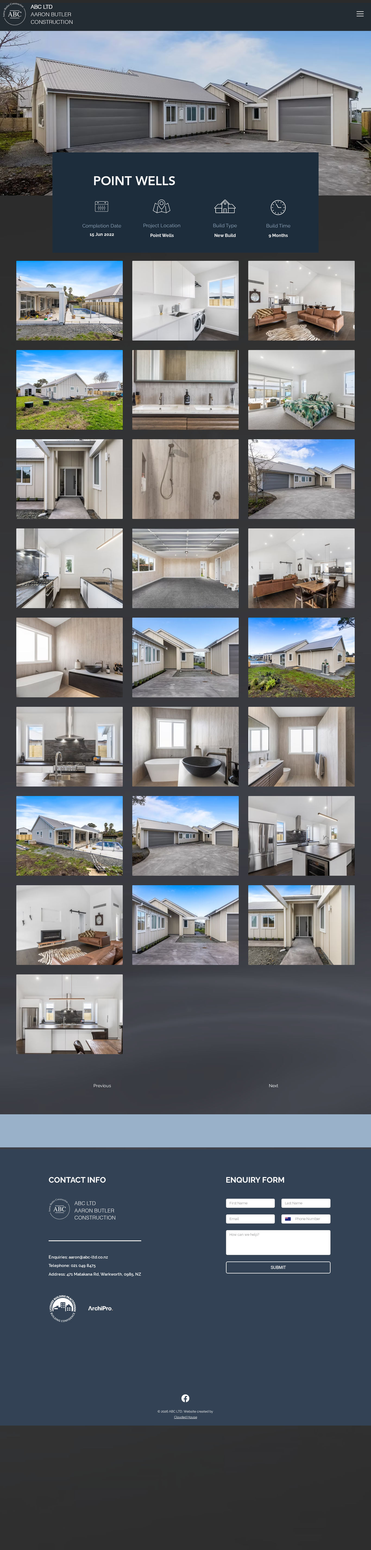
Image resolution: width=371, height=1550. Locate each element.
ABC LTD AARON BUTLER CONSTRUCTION (95, 1210)
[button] (360, 14)
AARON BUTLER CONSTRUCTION (52, 14)
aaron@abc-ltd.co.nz (88, 1257)
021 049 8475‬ (83, 1265)
